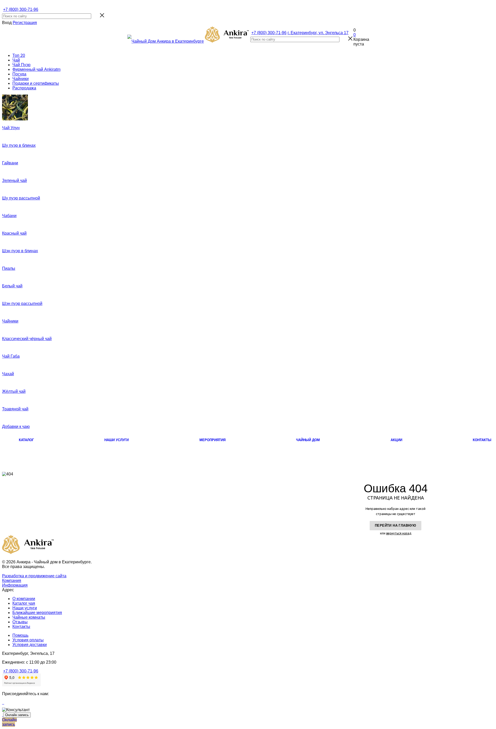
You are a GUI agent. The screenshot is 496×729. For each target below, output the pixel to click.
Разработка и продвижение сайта (34, 576)
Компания (11, 580)
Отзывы (20, 622)
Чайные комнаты (28, 617)
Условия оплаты (28, 640)
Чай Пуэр (21, 65)
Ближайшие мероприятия (37, 612)
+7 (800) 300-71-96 (20, 9)
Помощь (20, 635)
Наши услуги (24, 608)
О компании (23, 598)
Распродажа (24, 88)
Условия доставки (29, 644)
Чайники (20, 78)
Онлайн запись (17, 715)
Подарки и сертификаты (35, 83)
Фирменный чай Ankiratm (36, 69)
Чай (16, 60)
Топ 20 (18, 55)
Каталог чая (23, 603)
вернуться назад (398, 533)
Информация (15, 585)
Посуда (19, 74)
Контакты (21, 626)
